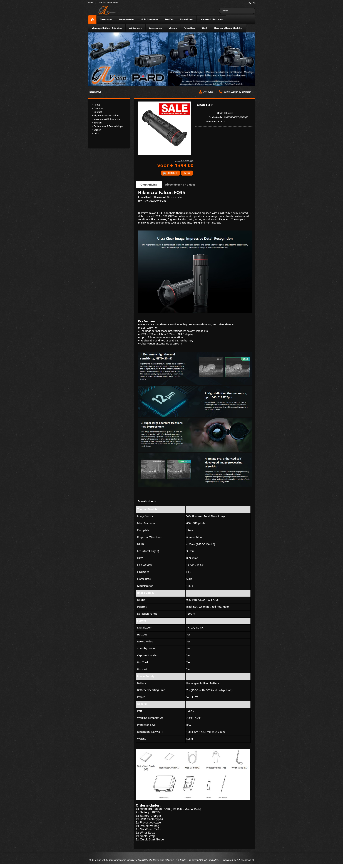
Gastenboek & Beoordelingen (109, 126)
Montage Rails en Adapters (106, 28)
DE (249, 3)
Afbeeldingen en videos (180, 184)
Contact (98, 112)
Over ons (98, 108)
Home (97, 105)
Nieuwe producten (108, 3)
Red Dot (169, 19)
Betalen (97, 123)
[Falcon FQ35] (164, 154)
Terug (187, 173)
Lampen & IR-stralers (211, 19)
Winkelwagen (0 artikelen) (238, 92)
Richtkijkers (186, 19)
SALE (204, 28)
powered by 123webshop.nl (238, 860)
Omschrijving (148, 184)
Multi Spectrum (149, 19)
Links (96, 133)
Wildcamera (135, 28)
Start (90, 3)
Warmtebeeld (126, 19)
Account (208, 92)
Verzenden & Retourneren (107, 119)
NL (254, 3)
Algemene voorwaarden (106, 116)
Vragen (97, 130)
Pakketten (189, 28)
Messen (172, 28)
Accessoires (155, 28)
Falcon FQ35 (95, 92)
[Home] (92, 20)
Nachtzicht (106, 19)
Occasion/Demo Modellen (228, 28)
